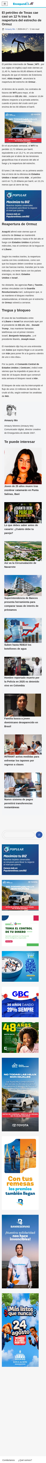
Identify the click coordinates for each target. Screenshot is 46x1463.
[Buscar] (39, 835)
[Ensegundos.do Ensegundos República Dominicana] (23, 3)
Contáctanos (8, 1460)
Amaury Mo (10, 29)
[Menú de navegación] (5, 4)
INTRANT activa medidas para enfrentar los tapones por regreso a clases (21, 760)
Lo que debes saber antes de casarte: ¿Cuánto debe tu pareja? (21, 529)
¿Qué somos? (25, 1460)
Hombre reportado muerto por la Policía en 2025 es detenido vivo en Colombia (21, 681)
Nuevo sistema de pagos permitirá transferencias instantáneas (18, 803)
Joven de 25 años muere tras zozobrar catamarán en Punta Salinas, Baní (21, 490)
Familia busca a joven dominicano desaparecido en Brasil (21, 722)
